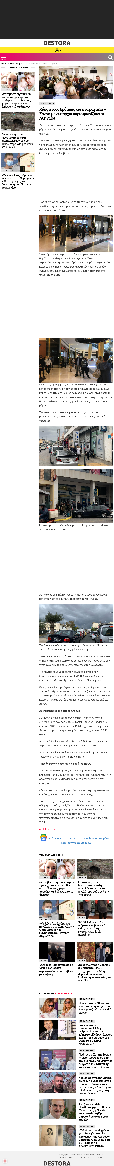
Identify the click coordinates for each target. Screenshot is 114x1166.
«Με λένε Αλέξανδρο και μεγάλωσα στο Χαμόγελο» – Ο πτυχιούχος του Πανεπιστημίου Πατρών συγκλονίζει (56, 930)
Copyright (63, 1155)
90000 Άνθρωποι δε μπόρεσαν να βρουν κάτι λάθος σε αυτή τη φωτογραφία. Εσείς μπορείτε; (92, 928)
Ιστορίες (45, 877)
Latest (57, 51)
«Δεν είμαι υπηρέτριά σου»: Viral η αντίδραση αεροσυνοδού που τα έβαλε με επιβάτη (56, 969)
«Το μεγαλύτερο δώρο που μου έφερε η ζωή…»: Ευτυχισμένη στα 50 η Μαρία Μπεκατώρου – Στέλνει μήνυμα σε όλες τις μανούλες (94, 973)
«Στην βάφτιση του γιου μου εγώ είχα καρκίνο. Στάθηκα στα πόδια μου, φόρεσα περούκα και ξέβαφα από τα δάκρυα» (56, 888)
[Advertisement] (57, 19)
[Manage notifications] (5, 1161)
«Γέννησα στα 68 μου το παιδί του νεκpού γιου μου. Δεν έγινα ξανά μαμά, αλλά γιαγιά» (95, 1008)
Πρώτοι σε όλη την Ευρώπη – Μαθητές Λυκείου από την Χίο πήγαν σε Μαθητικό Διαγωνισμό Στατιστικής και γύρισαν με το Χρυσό (96, 1061)
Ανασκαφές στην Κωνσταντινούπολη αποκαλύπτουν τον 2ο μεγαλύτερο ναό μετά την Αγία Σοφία (93, 888)
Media (44, 919)
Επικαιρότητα (63, 993)
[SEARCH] (110, 57)
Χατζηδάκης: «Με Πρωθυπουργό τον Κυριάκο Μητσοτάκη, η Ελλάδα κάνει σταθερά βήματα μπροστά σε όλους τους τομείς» (95, 1112)
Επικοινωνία (99, 1157)
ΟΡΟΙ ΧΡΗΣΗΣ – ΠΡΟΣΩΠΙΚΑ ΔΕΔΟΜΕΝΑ (88, 1155)
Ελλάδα (82, 877)
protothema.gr (47, 829)
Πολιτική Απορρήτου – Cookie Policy (75, 1157)
